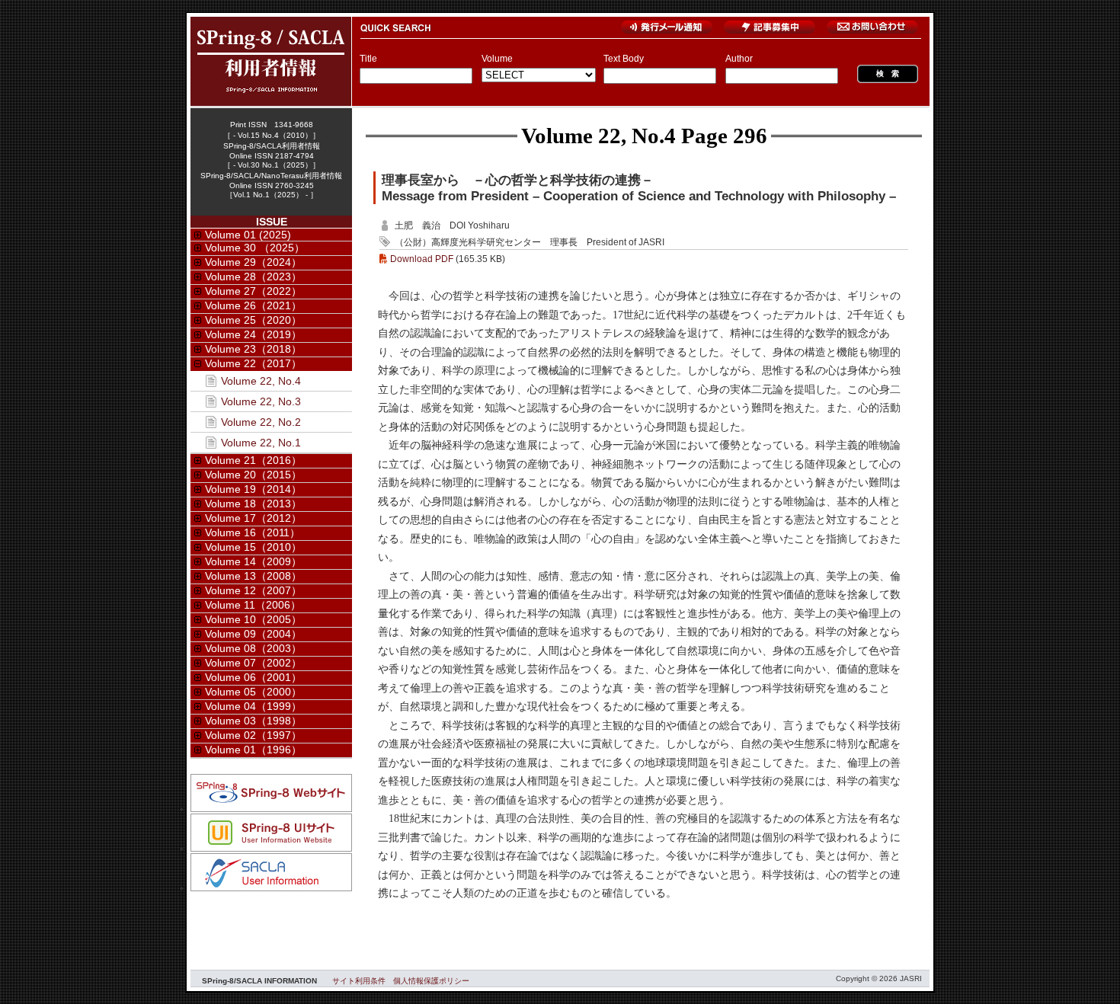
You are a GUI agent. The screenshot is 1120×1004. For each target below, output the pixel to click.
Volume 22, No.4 (598, 135)
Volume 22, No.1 (261, 442)
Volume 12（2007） (253, 590)
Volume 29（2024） (253, 262)
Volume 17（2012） (253, 518)
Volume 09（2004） (253, 634)
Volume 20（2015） (253, 474)
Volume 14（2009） (253, 561)
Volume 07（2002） (253, 663)
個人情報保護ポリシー (431, 981)
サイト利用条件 (359, 981)
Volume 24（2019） (253, 334)
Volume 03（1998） (253, 721)
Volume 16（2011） (252, 532)
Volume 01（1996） (253, 749)
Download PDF (421, 259)
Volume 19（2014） (253, 489)
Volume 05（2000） (253, 692)
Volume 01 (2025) (248, 235)
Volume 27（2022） (253, 291)
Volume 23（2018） (253, 349)
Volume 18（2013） (253, 503)
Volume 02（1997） (253, 735)
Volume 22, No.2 (261, 422)
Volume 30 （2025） (255, 247)
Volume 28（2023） (253, 276)
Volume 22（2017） (253, 363)
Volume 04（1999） (253, 706)
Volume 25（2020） (253, 320)
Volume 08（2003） (253, 648)
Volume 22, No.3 (261, 401)
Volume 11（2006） (253, 605)
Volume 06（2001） (253, 677)
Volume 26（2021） (253, 305)
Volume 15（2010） (253, 547)
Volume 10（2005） (253, 619)
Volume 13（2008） (253, 576)
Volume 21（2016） (253, 460)
